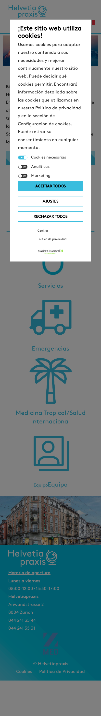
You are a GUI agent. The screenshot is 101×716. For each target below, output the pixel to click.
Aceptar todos (50, 186)
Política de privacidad (52, 239)
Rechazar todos (51, 216)
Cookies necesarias (48, 157)
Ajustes (51, 201)
